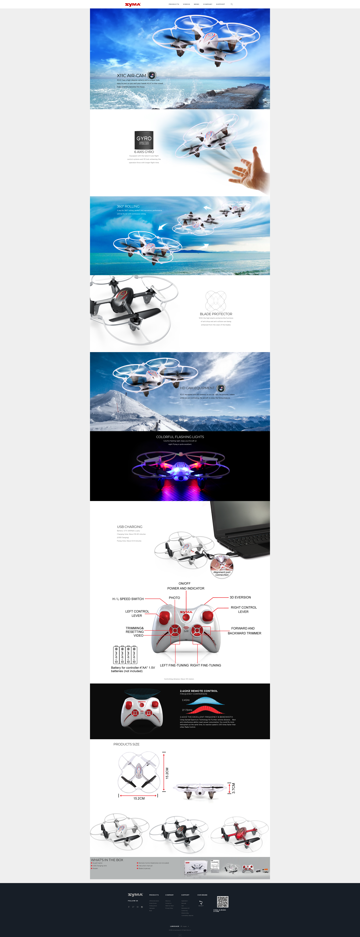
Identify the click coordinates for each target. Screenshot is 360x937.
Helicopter (152, 908)
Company (207, 4)
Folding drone (153, 905)
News (196, 4)
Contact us (168, 903)
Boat (150, 910)
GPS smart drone (154, 901)
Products (174, 4)
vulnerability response (187, 915)
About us (167, 901)
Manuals (183, 903)
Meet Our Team (169, 905)
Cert (182, 905)
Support (220, 4)
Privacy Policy (169, 908)
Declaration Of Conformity (185, 909)
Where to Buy (185, 913)
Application (184, 901)
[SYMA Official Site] (133, 5)
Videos (186, 4)
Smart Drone (152, 903)
